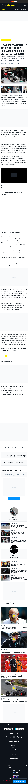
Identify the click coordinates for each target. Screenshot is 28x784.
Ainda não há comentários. (14, 474)
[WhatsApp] (12, 447)
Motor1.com (14, 747)
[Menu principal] (2, 5)
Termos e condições (9, 776)
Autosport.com (14, 752)
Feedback (14, 760)
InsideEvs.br (14, 745)
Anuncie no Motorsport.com (14, 763)
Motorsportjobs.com (14, 749)
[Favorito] (21, 63)
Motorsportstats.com (14, 754)
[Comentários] (25, 63)
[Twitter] (8, 447)
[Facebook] (5, 447)
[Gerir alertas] (22, 447)
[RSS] (21, 737)
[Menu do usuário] (25, 5)
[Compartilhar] (18, 63)
